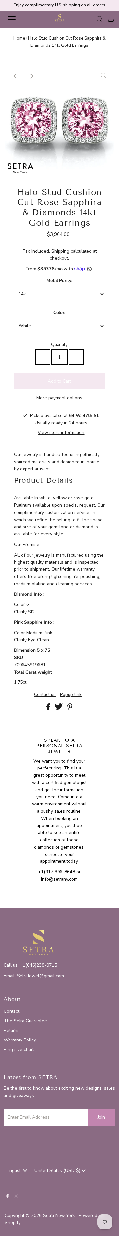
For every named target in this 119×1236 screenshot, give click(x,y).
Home (19, 38)
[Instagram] (16, 1197)
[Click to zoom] (103, 76)
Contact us (45, 694)
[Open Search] (99, 19)
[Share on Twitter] (59, 708)
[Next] (31, 76)
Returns (12, 1030)
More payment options (59, 398)
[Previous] (15, 76)
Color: (59, 312)
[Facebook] (8, 1197)
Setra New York (59, 1215)
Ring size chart (19, 1049)
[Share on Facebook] (48, 708)
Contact (11, 1011)
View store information (61, 432)
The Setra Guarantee (25, 1021)
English (15, 1170)
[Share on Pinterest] (70, 708)
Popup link (71, 694)
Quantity (59, 344)
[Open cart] (111, 19)
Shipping (60, 251)
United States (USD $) (58, 1170)
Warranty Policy (20, 1040)
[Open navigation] (16, 19)
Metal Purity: (59, 280)
